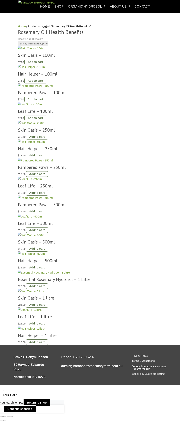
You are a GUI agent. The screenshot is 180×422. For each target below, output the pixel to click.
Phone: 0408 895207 (78, 357)
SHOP (59, 6)
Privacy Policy (140, 356)
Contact (142, 6)
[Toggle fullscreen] (4, 416)
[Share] (8, 416)
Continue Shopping (19, 408)
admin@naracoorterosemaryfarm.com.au (92, 366)
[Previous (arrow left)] (1, 420)
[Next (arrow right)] (4, 420)
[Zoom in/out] (1, 416)
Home (45, 6)
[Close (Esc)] (11, 416)
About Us (118, 6)
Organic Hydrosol (85, 6)
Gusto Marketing (155, 374)
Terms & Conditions (143, 361)
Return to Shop (37, 402)
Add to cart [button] (35, 62)
